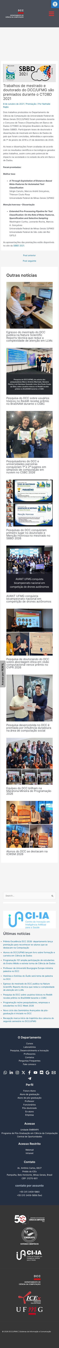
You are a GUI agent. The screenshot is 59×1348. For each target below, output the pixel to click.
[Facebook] (29, 1073)
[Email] (54, 1073)
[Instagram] (17, 1073)
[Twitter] (23, 1073)
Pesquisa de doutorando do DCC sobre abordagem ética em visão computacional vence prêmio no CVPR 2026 (27, 663)
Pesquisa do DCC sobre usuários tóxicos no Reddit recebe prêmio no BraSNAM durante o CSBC (27, 400)
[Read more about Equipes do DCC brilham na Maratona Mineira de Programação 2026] (29, 761)
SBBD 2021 (18, 245)
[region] (29, 915)
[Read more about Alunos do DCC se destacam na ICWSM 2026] (29, 824)
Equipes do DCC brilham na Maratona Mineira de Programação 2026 (28, 790)
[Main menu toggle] (51, 13)
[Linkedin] (11, 1073)
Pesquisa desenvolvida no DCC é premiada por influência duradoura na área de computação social (28, 727)
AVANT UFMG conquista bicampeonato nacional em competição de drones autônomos (28, 598)
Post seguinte (29, 261)
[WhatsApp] (5, 1073)
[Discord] (41, 1073)
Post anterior (29, 255)
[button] (55, 4)
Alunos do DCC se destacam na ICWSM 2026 (27, 853)
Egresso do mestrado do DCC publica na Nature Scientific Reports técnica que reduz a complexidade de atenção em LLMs (29, 336)
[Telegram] (30, 1078)
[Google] (48, 1073)
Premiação (31, 104)
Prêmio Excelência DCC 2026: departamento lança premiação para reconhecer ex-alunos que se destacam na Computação (28, 944)
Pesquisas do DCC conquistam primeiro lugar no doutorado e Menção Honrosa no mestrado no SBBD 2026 (28, 534)
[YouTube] (35, 1073)
